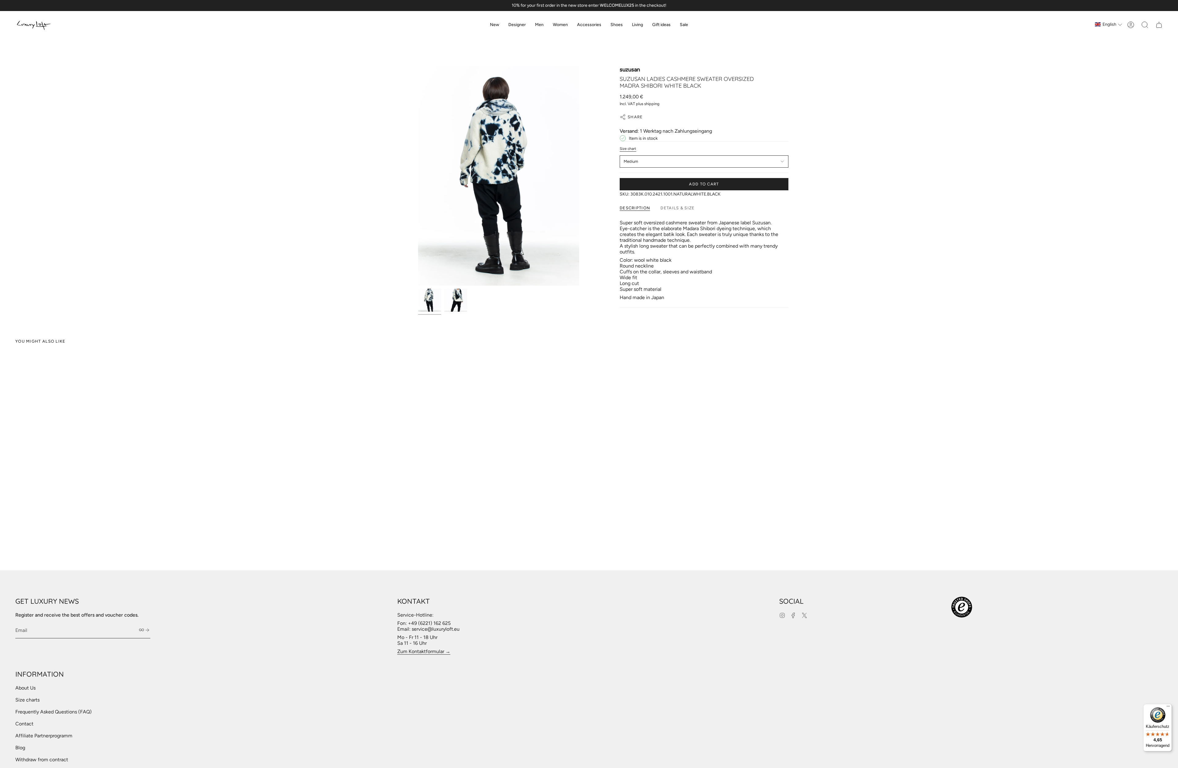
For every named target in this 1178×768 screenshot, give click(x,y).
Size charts (27, 700)
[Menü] (1168, 707)
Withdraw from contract (41, 759)
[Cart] (1159, 25)
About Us (25, 688)
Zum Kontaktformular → (423, 651)
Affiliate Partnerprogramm (43, 736)
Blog (20, 748)
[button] (517, 25)
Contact (24, 724)
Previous (418, 176)
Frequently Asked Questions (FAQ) (53, 712)
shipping (652, 103)
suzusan (630, 69)
